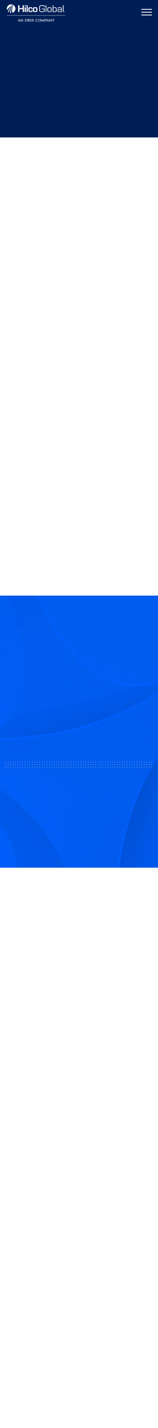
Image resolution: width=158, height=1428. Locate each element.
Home (13, 152)
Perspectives (43, 152)
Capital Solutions (31, 1145)
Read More (82, 500)
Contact (18, 1232)
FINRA (70, 1076)
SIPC (86, 1076)
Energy (108, 188)
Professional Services (38, 1163)
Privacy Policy (79, 1383)
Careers (17, 1250)
